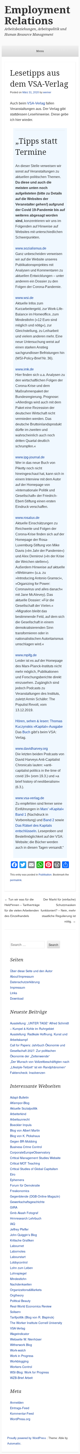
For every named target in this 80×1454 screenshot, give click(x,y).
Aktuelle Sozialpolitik (23, 1108)
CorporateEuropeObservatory (30, 1152)
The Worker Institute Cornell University (36, 1323)
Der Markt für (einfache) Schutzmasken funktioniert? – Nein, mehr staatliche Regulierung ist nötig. (58, 910)
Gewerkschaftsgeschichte (27, 1202)
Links (13, 993)
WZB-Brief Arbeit (21, 1378)
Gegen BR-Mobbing (23, 1141)
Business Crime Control (26, 1147)
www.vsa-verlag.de (29, 798)
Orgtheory (17, 1295)
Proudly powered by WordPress (26, 1438)
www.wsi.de (24, 298)
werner (47, 92)
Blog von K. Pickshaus (25, 1136)
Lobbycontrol (19, 1262)
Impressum (17, 987)
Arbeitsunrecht (20, 1119)
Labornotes (17, 1251)
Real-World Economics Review (30, 1306)
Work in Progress (21, 1356)
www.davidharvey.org (31, 748)
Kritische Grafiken (22, 1240)
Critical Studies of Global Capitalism (34, 1169)
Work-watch (18, 1350)
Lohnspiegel (18, 1273)
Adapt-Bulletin (19, 1097)
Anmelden (17, 1402)
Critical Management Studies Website (35, 1158)
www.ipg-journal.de (30, 457)
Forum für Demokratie (25, 1185)
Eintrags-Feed (19, 1408)
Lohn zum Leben (21, 1268)
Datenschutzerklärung (25, 982)
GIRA (13, 1207)
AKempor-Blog (19, 1103)
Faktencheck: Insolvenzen (27, 1072)
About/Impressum (22, 976)
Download (16, 998)
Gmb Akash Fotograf (24, 1213)
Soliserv (15, 1312)
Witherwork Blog (21, 1345)
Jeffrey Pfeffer (19, 1229)
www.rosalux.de (27, 517)
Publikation (45, 874)
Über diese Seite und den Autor (31, 971)
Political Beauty (20, 1301)
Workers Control (21, 1367)
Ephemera (17, 1180)
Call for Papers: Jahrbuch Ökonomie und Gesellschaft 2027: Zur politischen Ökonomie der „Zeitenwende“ (37, 1050)
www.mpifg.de (26, 655)
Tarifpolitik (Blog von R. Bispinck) (32, 1317)
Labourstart (18, 1257)
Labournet (17, 1246)
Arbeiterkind (18, 1114)
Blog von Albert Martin (25, 1130)
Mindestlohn (18, 1279)
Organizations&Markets (26, 1290)
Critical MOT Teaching (25, 1163)
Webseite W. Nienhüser (26, 1339)
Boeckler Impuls (21, 1125)
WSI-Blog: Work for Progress (29, 1372)
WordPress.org (20, 1419)
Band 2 (48, 820)
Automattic (14, 1443)
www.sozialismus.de (30, 248)
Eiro (12, 1174)
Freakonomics (19, 1191)
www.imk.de (24, 369)
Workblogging (19, 1361)
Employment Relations (37, 15)
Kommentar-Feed (22, 1413)
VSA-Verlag (36, 103)
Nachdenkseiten (21, 1284)
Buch (26, 732)
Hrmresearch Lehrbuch (25, 1218)
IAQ (12, 1224)
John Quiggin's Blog (23, 1235)
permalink (16, 880)
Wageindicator (19, 1334)
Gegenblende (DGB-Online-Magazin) (35, 1196)
